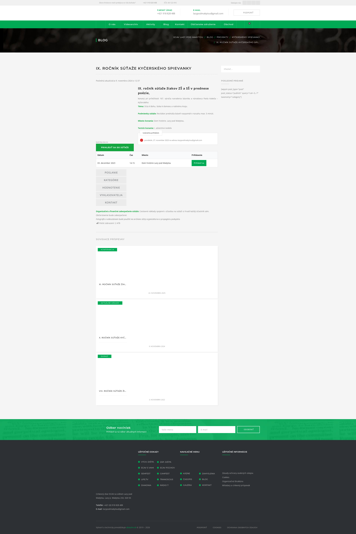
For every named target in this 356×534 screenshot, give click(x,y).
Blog (166, 24)
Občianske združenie (203, 24)
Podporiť (202, 527)
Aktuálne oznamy (110, 303)
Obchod (228, 24)
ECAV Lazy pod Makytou (188, 37)
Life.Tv (144, 479)
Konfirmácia (107, 250)
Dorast (104, 356)
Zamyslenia (208, 473)
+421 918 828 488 (150, 2)
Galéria (187, 485)
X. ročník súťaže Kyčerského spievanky (124, 337)
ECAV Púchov (167, 467)
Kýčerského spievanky (246, 37)
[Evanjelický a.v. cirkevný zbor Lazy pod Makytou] (117, 13)
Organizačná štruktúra (232, 481)
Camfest (165, 473)
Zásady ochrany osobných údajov (237, 473)
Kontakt (180, 24)
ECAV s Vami (147, 467)
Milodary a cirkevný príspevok (236, 485)
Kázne (186, 473)
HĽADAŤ (256, 69)
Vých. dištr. (147, 462)
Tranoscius (166, 479)
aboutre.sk (131, 527)
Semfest (145, 473)
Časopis (187, 479)
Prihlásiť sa (199, 163)
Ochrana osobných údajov (242, 527)
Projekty (222, 37)
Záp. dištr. (165, 462)
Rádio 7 (164, 485)
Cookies (225, 477)
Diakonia (146, 485)
